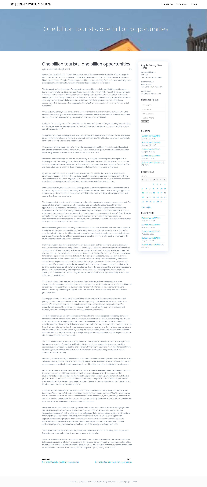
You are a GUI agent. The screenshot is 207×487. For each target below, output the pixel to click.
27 (147, 202)
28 (150, 202)
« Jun (143, 207)
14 (150, 193)
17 (161, 193)
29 (154, 202)
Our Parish (167, 4)
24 (161, 197)
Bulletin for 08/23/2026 (151, 136)
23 (158, 197)
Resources (181, 4)
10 (161, 188)
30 (158, 202)
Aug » (149, 207)
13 (147, 193)
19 (143, 197)
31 (161, 202)
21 (150, 197)
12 (143, 193)
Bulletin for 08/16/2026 (151, 142)
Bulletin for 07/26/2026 (151, 162)
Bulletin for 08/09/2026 (151, 149)
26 (143, 202)
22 (154, 197)
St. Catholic (30, 4)
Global (57, 69)
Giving (194, 4)
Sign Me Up (145, 121)
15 (154, 193)
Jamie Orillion (48, 69)
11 (165, 188)
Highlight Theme (130, 481)
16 (158, 193)
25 (165, 197)
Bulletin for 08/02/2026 (151, 156)
